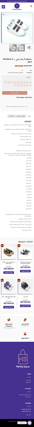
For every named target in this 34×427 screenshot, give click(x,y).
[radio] (30, 82)
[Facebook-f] (30, 415)
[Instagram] (27, 415)
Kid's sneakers (19, 73)
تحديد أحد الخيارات (25, 271)
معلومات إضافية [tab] (21, 116)
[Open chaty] (29, 423)
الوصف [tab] (29, 116)
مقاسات (28, 77)
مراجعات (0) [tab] (12, 116)
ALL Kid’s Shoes (11, 73)
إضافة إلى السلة (15, 93)
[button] (3, 6)
